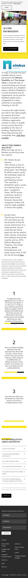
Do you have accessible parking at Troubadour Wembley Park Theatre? (12, 480)
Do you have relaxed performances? (12, 466)
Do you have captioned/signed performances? (10, 455)
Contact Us (6, 495)
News (3, 563)
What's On (4, 560)
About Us (4, 567)
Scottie (6, 575)
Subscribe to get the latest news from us (13, 511)
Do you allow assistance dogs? (10, 461)
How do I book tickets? (8, 449)
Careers (17, 552)
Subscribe (6, 533)
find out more (17, 3)
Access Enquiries (12, 49)
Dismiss (6, 7)
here (22, 255)
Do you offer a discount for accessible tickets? (12, 473)
